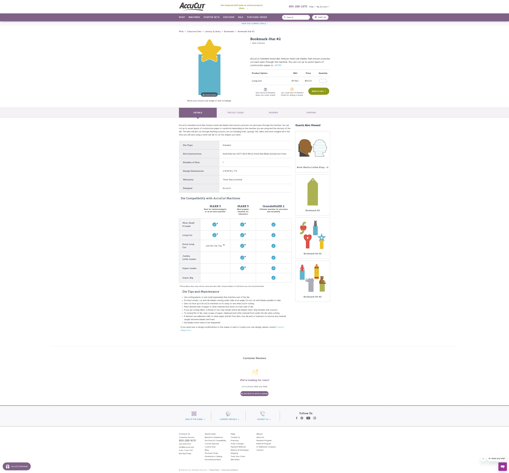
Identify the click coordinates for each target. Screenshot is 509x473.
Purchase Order (257, 17)
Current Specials (212, 444)
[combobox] (296, 17)
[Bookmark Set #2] (312, 278)
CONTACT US (262, 419)
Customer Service (186, 437)
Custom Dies (210, 447)
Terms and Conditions (230, 470)
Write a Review (258, 43)
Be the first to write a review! (254, 393)
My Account (322, 7)
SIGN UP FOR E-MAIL (194, 419)
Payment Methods (238, 447)
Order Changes (237, 444)
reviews (273, 113)
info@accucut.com (186, 447)
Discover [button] (228, 17)
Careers (260, 450)
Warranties (235, 460)
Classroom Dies (194, 31)
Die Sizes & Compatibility (215, 440)
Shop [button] (182, 17)
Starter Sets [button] (212, 17)
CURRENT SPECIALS (228, 419)
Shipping (234, 453)
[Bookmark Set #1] (312, 235)
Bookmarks (229, 31)
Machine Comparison (214, 437)
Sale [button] (240, 17)
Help (311, 7)
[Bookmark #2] (312, 191)
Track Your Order (238, 456)
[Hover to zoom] (209, 67)
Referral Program (263, 444)
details (198, 113)
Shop (181, 31)
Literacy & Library (213, 31)
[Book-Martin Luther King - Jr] (312, 148)
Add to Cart (318, 91)
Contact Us (235, 437)
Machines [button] (194, 17)
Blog (207, 450)
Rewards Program (264, 440)
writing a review (296, 95)
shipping (311, 113)
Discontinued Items (213, 460)
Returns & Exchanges (240, 450)
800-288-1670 (298, 6)
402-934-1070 (185, 444)
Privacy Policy (215, 470)
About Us (260, 437)
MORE (278, 65)
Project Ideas (236, 113)
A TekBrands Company (266, 447)
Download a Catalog (213, 456)
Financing (235, 440)
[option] (181, 31)
